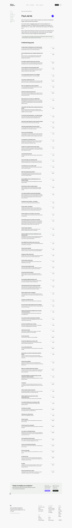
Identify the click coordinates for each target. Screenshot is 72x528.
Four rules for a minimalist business (28, 431)
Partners (59, 509)
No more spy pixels (25, 336)
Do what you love (24, 456)
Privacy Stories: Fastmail (26, 248)
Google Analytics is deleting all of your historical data (31, 47)
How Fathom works (41, 507)
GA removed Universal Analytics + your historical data (31, 115)
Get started (47, 490)
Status (59, 512)
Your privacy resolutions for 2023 (27, 79)
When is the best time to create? (27, 470)
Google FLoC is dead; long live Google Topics (30, 146)
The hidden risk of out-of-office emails (28, 165)
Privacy (49, 517)
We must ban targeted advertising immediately (30, 317)
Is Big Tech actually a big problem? (28, 171)
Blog (39, 516)
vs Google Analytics (51, 509)
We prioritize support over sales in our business (30, 219)
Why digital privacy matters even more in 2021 (30, 242)
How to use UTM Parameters (27, 132)
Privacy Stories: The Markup (26, 206)
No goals (23, 463)
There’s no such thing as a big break (28, 444)
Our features (50, 507)
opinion (53, 173)
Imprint (59, 515)
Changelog (60, 511)
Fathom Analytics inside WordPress (28, 389)
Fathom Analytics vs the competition (28, 292)
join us (13, 511)
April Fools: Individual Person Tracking (28, 323)
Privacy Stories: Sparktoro (26, 227)
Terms (49, 518)
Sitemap (59, 516)
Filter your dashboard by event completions (30, 85)
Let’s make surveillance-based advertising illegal (30, 193)
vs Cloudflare (50, 512)
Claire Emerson (12, 14)
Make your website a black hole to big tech (29, 368)
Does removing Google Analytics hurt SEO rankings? (31, 304)
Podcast (39, 517)
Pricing (39, 508)
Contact (59, 507)
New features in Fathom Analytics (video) (29, 186)
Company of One (33, 23)
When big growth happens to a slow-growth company (32, 121)
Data (59, 508)
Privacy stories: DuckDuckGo (27, 260)
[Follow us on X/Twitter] (58, 520)
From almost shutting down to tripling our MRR (30, 402)
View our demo (40, 511)
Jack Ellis (11, 17)
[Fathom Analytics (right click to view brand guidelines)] (12, 5)
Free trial (56, 4)
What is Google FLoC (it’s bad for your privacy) (30, 213)
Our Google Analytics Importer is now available (30, 74)
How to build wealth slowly (26, 347)
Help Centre (40, 518)
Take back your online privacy (27, 414)
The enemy (23, 382)
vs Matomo (50, 511)
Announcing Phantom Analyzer (27, 272)
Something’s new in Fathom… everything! (29, 201)
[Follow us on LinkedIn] (61, 520)
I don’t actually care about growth (28, 438)
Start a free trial (40, 509)
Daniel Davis (12, 16)
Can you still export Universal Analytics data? (30, 67)
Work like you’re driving (26, 408)
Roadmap (59, 513)
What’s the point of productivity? (27, 425)
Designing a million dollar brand (27, 254)
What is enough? (24, 419)
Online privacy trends (25, 330)
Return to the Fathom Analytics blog (26, 11)
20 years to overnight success (27, 299)
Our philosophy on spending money (28, 139)
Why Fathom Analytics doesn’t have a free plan (30, 61)
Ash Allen (11, 13)
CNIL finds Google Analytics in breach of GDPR (30, 126)
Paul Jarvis (11, 19)
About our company (51, 508)
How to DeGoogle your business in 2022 (29, 159)
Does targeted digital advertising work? (29, 279)
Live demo (55, 490)
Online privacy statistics (26, 361)
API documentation (41, 520)
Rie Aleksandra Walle (12, 21)
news (53, 48)
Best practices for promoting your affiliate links (30, 98)
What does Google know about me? (28, 91)
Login (60, 4)
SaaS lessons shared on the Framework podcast (30, 285)
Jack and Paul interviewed (26, 153)
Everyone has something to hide (27, 266)
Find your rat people (25, 450)
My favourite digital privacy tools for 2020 (29, 341)
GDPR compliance (51, 520)
